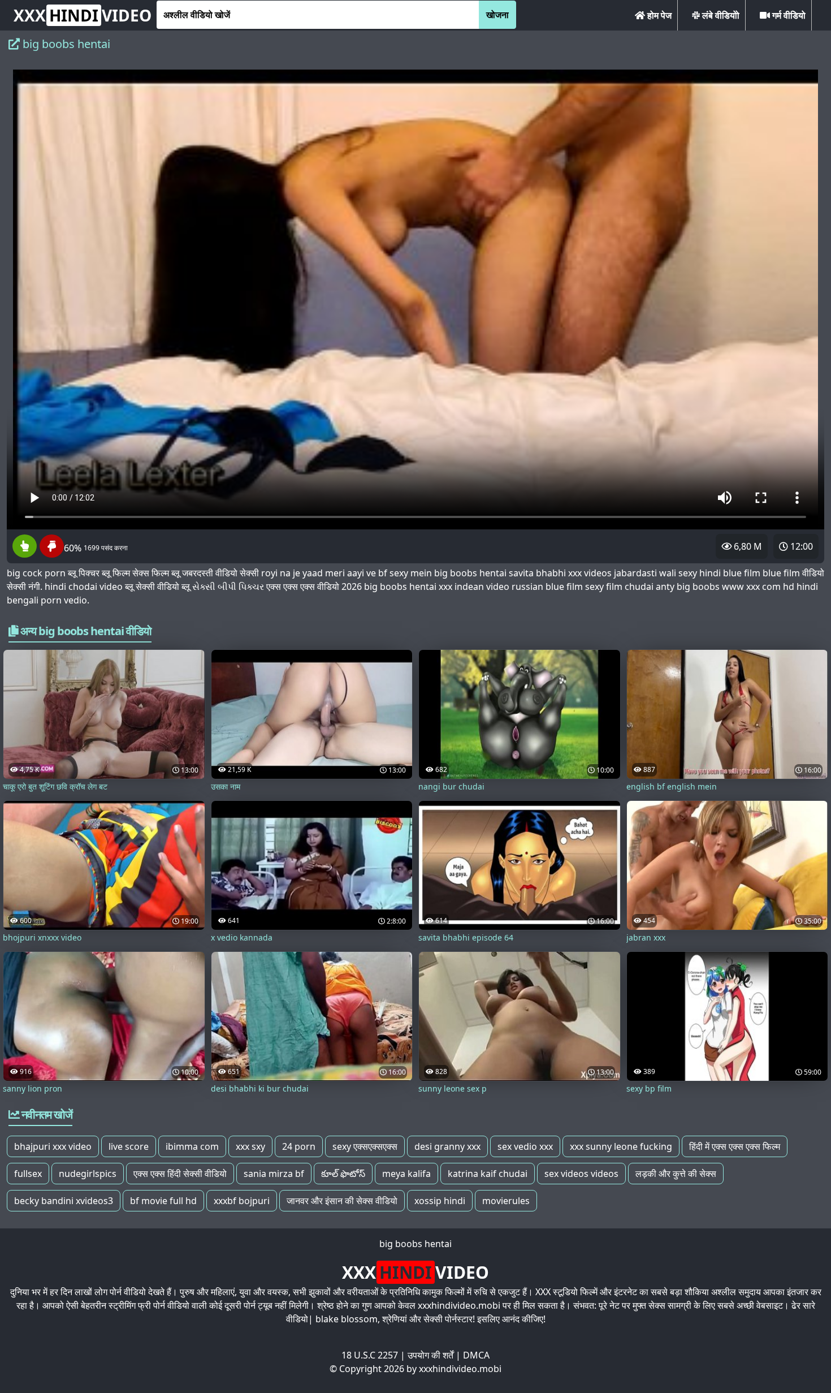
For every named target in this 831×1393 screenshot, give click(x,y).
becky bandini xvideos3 (63, 1200)
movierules (506, 1200)
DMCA (476, 1355)
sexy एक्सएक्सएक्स (364, 1146)
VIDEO (83, 15)
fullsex (28, 1173)
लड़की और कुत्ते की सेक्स (675, 1173)
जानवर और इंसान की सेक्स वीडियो (342, 1200)
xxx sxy (250, 1146)
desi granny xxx (447, 1146)
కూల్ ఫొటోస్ (343, 1173)
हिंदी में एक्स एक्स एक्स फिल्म (734, 1146)
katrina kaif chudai (487, 1173)
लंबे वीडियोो (719, 15)
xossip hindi (439, 1200)
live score (129, 1146)
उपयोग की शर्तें (430, 1355)
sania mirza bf (274, 1173)
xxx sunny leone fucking (621, 1146)
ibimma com (192, 1146)
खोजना (497, 14)
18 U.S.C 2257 (369, 1355)
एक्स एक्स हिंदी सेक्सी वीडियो (180, 1173)
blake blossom (346, 1319)
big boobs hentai (415, 1243)
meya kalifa (406, 1173)
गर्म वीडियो (788, 15)
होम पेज (658, 15)
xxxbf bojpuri (242, 1200)
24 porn (298, 1146)
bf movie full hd (163, 1200)
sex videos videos (581, 1173)
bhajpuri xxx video (53, 1146)
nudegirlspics (87, 1173)
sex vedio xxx (525, 1146)
